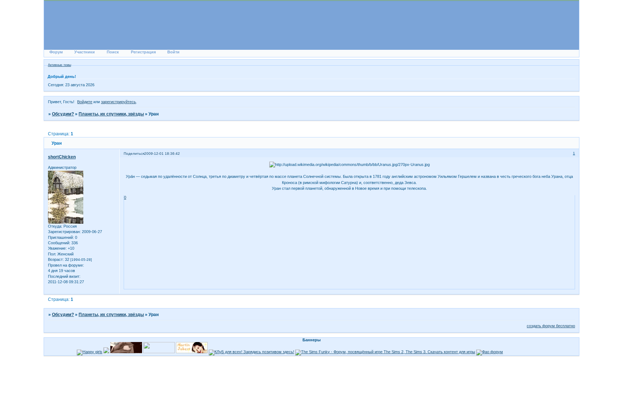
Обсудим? (63, 114)
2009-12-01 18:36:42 (162, 153)
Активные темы (59, 65)
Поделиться (134, 153)
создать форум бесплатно (551, 326)
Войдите (84, 102)
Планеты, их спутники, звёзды (111, 114)
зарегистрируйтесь (118, 102)
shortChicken (62, 156)
